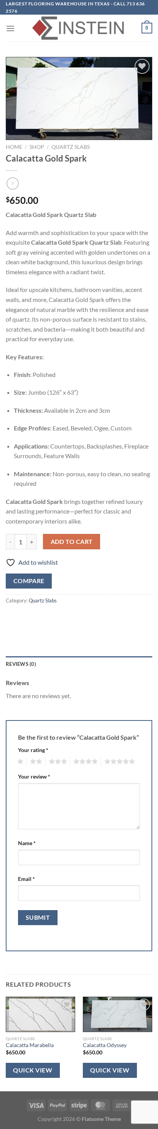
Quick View (32, 1070)
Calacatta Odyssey (105, 1045)
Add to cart (72, 541)
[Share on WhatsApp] (13, 618)
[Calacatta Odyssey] (117, 1014)
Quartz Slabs (70, 147)
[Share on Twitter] (40, 618)
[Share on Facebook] (26, 618)
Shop (37, 147)
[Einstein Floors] (79, 28)
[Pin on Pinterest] (68, 618)
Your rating (33, 750)
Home (14, 147)
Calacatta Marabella (30, 1045)
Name (27, 843)
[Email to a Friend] (54, 618)
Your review (34, 776)
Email (26, 879)
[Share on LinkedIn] (82, 618)
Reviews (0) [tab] (21, 664)
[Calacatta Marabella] (40, 1014)
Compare (28, 580)
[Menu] (10, 28)
